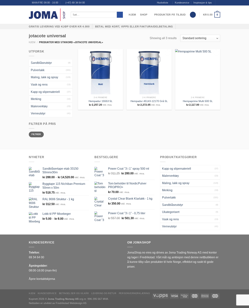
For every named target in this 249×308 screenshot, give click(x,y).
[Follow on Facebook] (218, 2)
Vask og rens (39, 84)
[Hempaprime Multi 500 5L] (197, 71)
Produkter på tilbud (170, 14)
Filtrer (36, 134)
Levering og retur (103, 293)
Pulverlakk (37, 70)
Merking (36, 99)
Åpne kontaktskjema (42, 278)
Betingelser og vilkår (74, 293)
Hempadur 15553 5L (100, 101)
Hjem (132, 14)
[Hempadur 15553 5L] (100, 71)
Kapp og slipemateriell (45, 91)
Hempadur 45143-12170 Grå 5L (149, 101)
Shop (143, 14)
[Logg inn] (193, 15)
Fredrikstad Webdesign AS (71, 303)
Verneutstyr (38, 113)
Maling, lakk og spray (44, 77)
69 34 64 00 (36, 257)
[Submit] (120, 15)
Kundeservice (182, 2)
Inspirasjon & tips (202, 2)
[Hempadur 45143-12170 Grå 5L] (149, 71)
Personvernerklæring (134, 293)
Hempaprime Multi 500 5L (198, 101)
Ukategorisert (170, 211)
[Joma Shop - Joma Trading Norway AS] (47, 15)
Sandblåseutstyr (41, 62)
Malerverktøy (39, 106)
